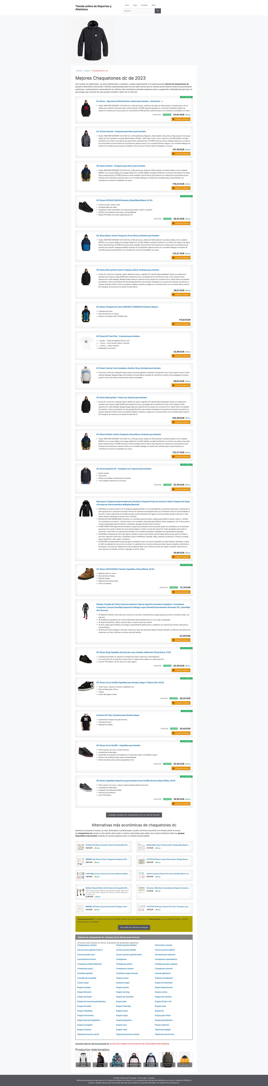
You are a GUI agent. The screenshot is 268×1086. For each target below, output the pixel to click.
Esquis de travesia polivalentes (91, 1001)
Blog (153, 5)
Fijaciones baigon (163, 1029)
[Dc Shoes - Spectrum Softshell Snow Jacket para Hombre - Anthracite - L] (86, 108)
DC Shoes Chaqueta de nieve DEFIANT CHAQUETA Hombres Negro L (127, 307)
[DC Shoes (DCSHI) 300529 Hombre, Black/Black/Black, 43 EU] (86, 207)
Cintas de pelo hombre (126, 945)
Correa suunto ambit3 (165, 950)
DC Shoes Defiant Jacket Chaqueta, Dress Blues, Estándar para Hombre (128, 434)
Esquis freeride (84, 1006)
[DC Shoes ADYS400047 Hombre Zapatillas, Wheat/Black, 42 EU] (86, 574)
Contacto (144, 5)
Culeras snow (122, 978)
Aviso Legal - (143, 1078)
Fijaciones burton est (164, 1034)
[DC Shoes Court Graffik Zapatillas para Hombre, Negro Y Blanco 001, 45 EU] (86, 686)
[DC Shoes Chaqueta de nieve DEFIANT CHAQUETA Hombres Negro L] (86, 313)
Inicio (127, 5)
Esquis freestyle (123, 1006)
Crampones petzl (85, 968)
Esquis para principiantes (88, 1020)
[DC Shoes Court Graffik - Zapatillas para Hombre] (86, 752)
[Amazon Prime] (187, 115)
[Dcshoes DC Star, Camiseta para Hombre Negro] (86, 722)
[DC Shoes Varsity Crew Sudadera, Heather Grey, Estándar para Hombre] (86, 375)
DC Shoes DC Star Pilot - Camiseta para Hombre (118, 336)
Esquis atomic (122, 987)
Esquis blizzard (84, 992)
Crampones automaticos (166, 959)
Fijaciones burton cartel (88, 1034)
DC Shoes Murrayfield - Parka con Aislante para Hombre (121, 397)
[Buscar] (158, 10)
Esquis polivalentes (164, 1020)
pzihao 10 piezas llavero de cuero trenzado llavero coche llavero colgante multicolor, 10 (168, 874)
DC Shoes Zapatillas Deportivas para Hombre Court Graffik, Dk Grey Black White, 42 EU (135, 781)
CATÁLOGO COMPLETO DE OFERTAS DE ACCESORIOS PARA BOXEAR (139, 1044)
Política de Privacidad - (129, 1078)
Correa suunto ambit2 (126, 950)
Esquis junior (122, 1011)
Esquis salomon (162, 1025)
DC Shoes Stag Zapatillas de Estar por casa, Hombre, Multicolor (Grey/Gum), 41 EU (133, 652)
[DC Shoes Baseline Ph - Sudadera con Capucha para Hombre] (86, 475)
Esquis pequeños (124, 1020)
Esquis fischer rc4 (163, 1001)
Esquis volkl (121, 1029)
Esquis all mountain (164, 983)
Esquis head (160, 1006)
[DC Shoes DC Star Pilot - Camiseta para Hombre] (86, 343)
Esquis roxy (121, 1025)
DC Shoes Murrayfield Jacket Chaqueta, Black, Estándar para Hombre (127, 270)
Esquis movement (85, 1015)
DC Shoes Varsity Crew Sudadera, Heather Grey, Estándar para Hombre (128, 368)
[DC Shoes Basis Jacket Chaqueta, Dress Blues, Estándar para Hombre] (86, 242)
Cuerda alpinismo (163, 973)
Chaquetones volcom (87, 945)
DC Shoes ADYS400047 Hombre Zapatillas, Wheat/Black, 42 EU (125, 569)
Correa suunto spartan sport (129, 954)
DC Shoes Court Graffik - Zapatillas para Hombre (118, 745)
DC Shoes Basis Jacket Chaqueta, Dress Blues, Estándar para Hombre (127, 235)
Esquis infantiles (84, 1011)
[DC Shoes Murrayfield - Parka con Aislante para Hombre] (86, 404)
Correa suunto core (86, 954)
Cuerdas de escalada (86, 978)
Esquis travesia (84, 1029)
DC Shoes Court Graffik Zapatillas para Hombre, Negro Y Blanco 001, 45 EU (130, 682)
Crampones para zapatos (166, 964)
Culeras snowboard (164, 978)
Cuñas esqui (83, 983)
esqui (87, 71)
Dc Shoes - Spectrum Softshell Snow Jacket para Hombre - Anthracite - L (129, 101)
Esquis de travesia (163, 997)
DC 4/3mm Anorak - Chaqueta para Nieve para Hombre (121, 131)
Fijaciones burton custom (127, 1034)
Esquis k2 (159, 1011)
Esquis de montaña (124, 997)
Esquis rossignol (84, 1025)
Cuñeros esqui (122, 983)
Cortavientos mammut (165, 954)
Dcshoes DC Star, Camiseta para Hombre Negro (117, 715)
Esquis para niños (163, 1015)
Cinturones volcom (163, 945)
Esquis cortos (161, 992)
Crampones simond (164, 968)
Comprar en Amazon (182, 119)
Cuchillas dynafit (85, 973)
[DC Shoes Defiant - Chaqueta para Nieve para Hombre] (86, 172)
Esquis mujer (122, 1015)
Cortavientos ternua (86, 959)
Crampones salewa (124, 968)
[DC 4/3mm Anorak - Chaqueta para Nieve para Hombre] (86, 138)
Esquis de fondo (84, 997)
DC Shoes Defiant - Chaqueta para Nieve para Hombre (120, 166)
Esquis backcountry (164, 987)
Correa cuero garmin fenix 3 (90, 950)
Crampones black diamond (89, 964)
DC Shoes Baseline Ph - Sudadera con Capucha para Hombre (123, 469)
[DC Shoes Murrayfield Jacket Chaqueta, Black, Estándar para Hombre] (86, 276)
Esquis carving (122, 992)
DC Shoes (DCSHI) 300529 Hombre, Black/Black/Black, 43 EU (124, 200)
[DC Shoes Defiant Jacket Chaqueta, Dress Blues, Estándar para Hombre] (86, 441)
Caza (135, 5)
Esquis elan (121, 1001)
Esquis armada (84, 987)
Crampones (121, 959)
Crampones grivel (124, 964)
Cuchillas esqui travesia (127, 973)
